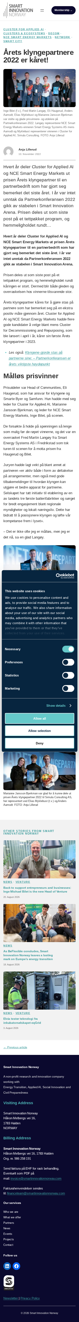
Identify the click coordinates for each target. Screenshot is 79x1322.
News (7, 881)
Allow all (39, 718)
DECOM (53, 33)
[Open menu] (42, 10)
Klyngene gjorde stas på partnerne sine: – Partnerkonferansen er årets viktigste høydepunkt (40, 358)
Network (62, 37)
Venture (23, 881)
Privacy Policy (30, 1298)
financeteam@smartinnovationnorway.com (36, 1193)
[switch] (68, 662)
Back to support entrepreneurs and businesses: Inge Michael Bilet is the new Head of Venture (37, 889)
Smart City (12, 41)
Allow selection (39, 731)
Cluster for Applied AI (23, 29)
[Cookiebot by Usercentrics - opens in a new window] (56, 576)
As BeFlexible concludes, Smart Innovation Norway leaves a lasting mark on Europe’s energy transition (28, 955)
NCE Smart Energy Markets (27, 37)
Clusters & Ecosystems (24, 33)
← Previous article (15, 1047)
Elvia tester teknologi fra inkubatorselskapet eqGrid (22, 1020)
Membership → (63, 10)
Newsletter (11, 1298)
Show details (56, 705)
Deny (39, 743)
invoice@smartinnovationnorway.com (36, 1178)
